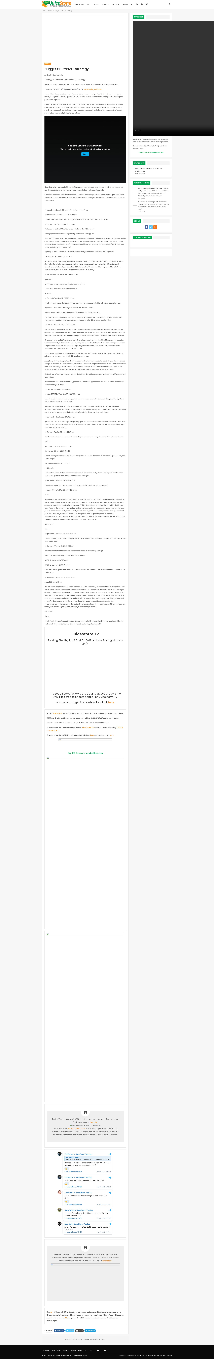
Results (105, 4)
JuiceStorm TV (87, 727)
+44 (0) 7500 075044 (150, 1355)
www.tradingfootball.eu (93, 89)
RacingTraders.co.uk (77, 1128)
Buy (88, 4)
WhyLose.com (78, 1355)
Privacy (115, 4)
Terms (125, 4)
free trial (93, 1122)
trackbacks (86, 1339)
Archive (47, 63)
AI (132, 4)
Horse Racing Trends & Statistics (155, 202)
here (111, 702)
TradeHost (79, 4)
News (96, 4)
